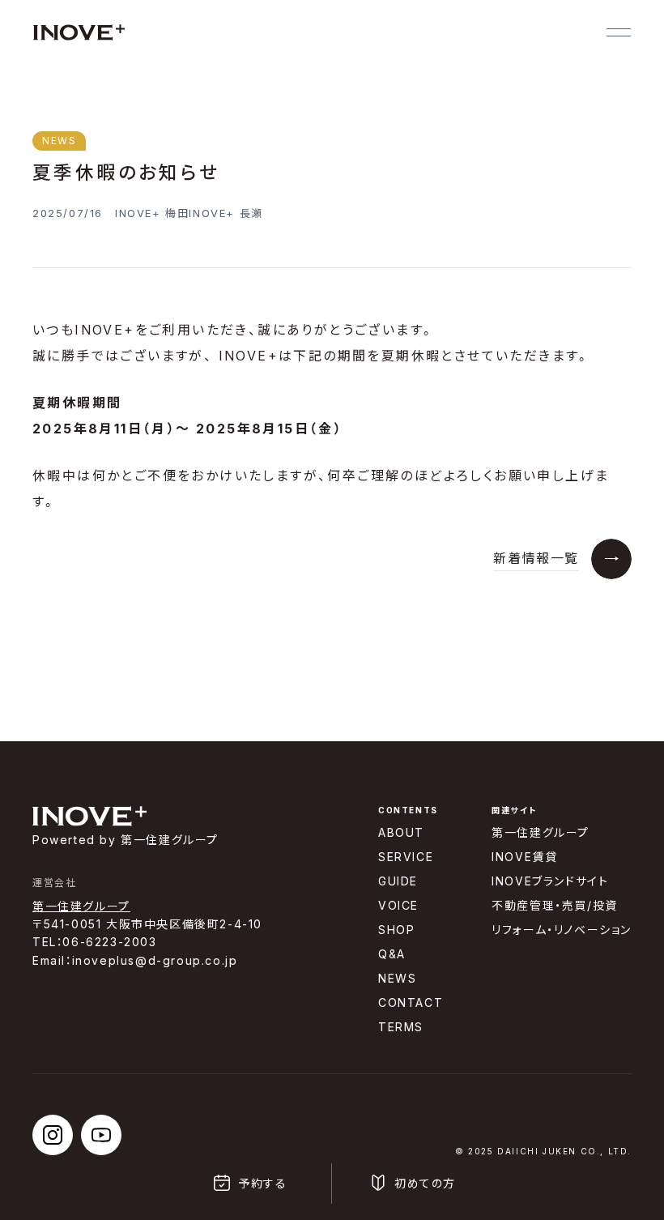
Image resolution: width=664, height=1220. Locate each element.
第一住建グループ (81, 906)
